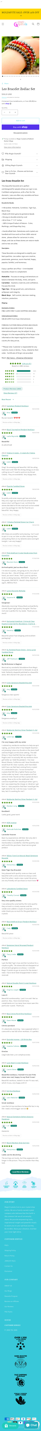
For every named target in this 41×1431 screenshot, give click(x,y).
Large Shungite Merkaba (16, 591)
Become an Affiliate (12, 1301)
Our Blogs (8, 1291)
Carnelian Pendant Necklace (18, 406)
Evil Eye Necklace (13, 1091)
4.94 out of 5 (26, 363)
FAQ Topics (8, 1312)
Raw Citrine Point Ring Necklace (19, 1014)
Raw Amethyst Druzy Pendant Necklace (22, 921)
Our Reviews (9, 1306)
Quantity (4, 108)
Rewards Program (11, 1296)
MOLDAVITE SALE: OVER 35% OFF (20, 12)
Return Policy (9, 1256)
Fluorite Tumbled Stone (16, 486)
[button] (2, 24)
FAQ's (7, 1245)
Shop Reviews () (10, 393)
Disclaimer (8, 1271)
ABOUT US (8, 1286)
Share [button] (6, 83)
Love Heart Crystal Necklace (17, 1063)
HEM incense (12, 822)
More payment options (21, 132)
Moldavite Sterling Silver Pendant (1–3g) (22, 730)
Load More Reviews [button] (20, 1172)
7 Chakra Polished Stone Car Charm (20, 522)
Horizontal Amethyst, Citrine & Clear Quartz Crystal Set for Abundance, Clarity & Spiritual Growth (18, 623)
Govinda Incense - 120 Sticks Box (19, 1039)
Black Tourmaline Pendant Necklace (21, 429)
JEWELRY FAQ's (10, 1261)
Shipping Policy (10, 1250)
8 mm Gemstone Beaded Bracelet (19, 683)
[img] (20, 363)
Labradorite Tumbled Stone (17, 888)
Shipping (4, 97)
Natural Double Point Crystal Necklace (21, 983)
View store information (12, 147)
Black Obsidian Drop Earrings (18, 1143)
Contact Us (9, 1266)
